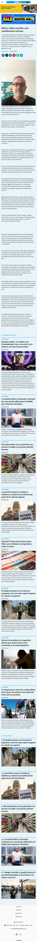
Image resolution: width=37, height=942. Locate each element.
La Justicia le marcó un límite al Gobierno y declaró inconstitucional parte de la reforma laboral (17, 495)
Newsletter (18, 913)
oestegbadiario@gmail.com (18, 929)
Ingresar (19, 916)
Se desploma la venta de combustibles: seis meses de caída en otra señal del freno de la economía (18, 692)
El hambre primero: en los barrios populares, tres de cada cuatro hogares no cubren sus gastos (18, 593)
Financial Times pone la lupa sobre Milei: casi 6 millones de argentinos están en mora (16, 544)
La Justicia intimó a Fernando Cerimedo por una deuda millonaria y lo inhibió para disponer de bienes (18, 401)
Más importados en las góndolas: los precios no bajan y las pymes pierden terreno (17, 447)
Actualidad (4, 51)
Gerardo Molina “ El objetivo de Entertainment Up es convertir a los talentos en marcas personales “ (17, 344)
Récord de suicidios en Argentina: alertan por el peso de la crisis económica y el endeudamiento (16, 643)
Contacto (18, 906)
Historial (18, 910)
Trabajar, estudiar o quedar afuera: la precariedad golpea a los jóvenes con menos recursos (18, 875)
